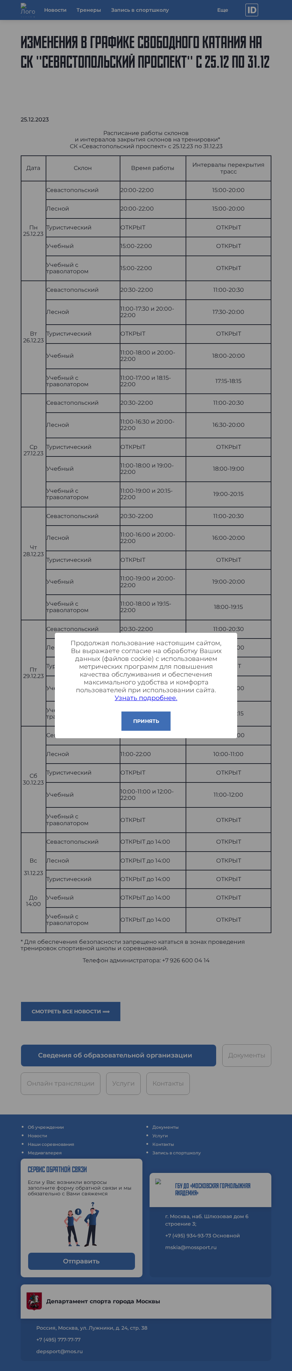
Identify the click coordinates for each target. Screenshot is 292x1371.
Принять (146, 721)
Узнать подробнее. (146, 698)
